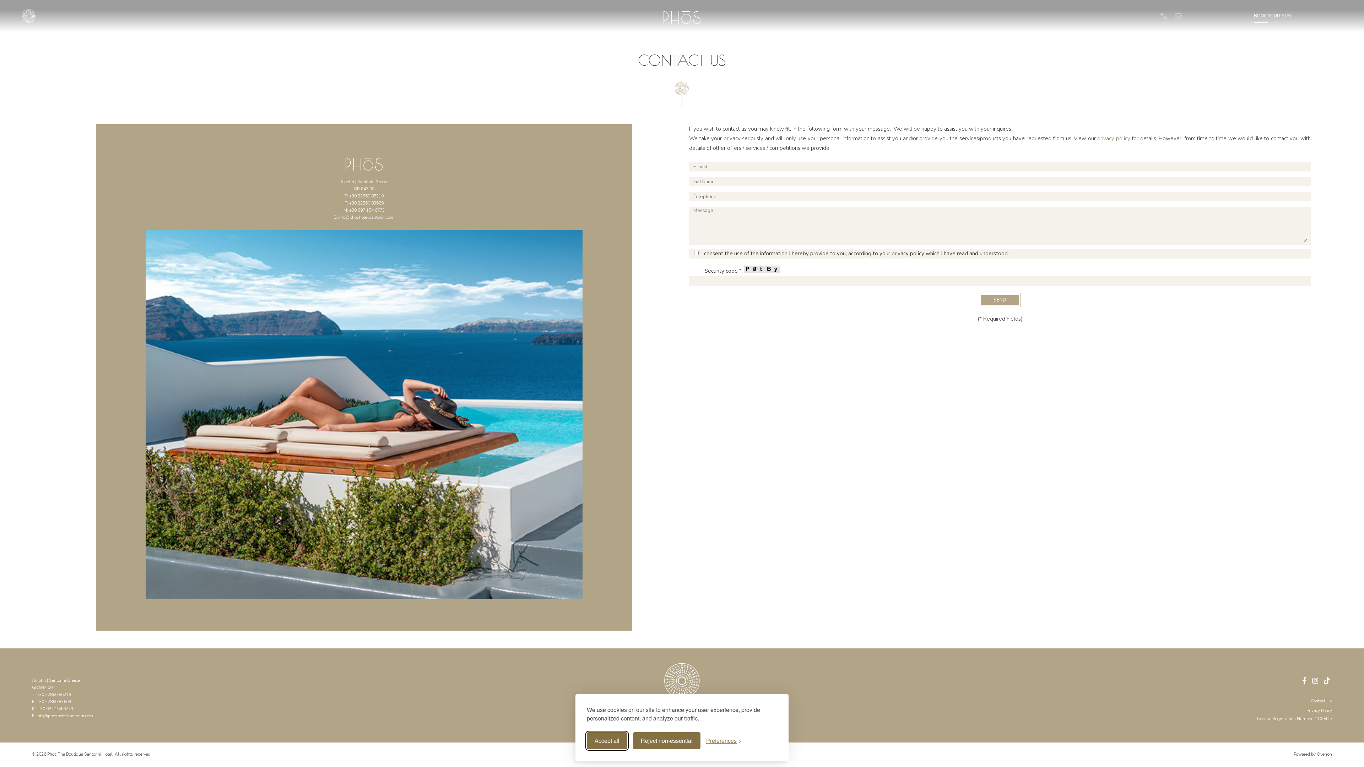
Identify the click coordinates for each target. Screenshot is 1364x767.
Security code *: (724, 270)
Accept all (607, 740)
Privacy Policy (1319, 710)
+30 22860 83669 (366, 203)
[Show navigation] (28, 16)
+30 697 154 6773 (367, 210)
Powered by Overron (1313, 754)
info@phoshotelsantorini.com (366, 217)
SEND (1000, 300)
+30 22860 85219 (366, 196)
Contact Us (1321, 701)
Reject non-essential (667, 740)
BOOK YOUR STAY (1273, 16)
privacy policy (1113, 138)
